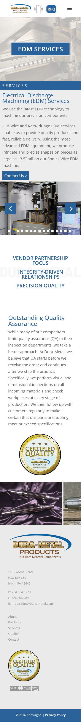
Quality (13, 634)
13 (61, 231)
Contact (13, 639)
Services (14, 628)
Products (14, 622)
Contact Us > (15, 175)
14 (65, 231)
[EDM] (40, 233)
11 (52, 231)
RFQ (51, 9)
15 (70, 231)
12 (57, 231)
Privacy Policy (55, 715)
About (12, 617)
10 (48, 231)
